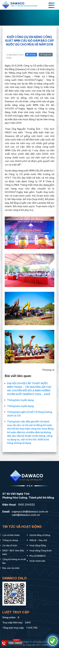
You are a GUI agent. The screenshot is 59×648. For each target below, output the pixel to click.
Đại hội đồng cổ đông (40, 535)
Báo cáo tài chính (11, 568)
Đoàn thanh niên (37, 561)
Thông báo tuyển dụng (20, 400)
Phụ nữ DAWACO (38, 555)
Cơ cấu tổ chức (9, 545)
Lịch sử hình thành (11, 535)
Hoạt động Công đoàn (41, 550)
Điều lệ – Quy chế (38, 540)
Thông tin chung (10, 540)
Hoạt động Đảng (38, 545)
